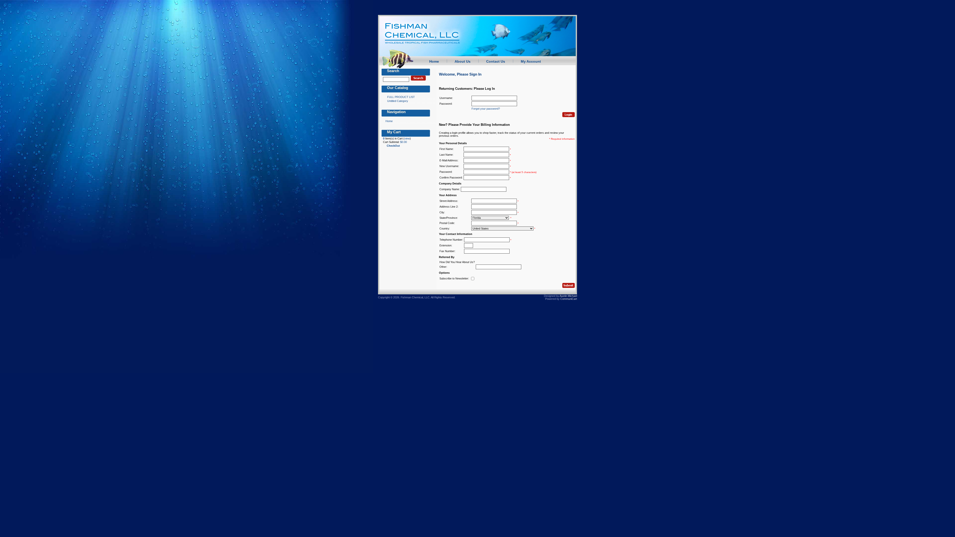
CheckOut (393, 145)
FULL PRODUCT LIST (401, 96)
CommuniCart (568, 298)
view (407, 138)
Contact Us (495, 61)
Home (434, 61)
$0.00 (403, 141)
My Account (531, 61)
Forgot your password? (486, 108)
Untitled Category (397, 100)
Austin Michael (568, 295)
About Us (463, 61)
